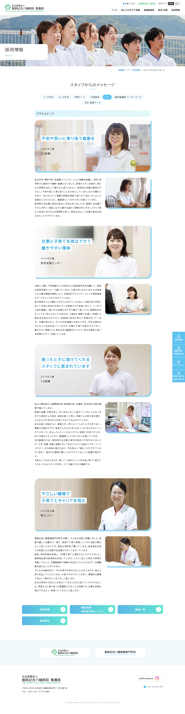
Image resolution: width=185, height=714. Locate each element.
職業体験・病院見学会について (92, 609)
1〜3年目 (48, 97)
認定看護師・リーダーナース (128, 97)
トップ (114, 10)
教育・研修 (163, 10)
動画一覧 (140, 609)
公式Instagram (146, 678)
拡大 (177, 4)
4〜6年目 (64, 97)
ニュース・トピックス (155, 687)
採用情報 (176, 10)
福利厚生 (45, 621)
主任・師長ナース (92, 103)
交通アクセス (130, 4)
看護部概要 (149, 10)
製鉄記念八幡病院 (148, 4)
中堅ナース (79, 97)
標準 (171, 4)
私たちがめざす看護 (130, 10)
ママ (107, 97)
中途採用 (95, 97)
